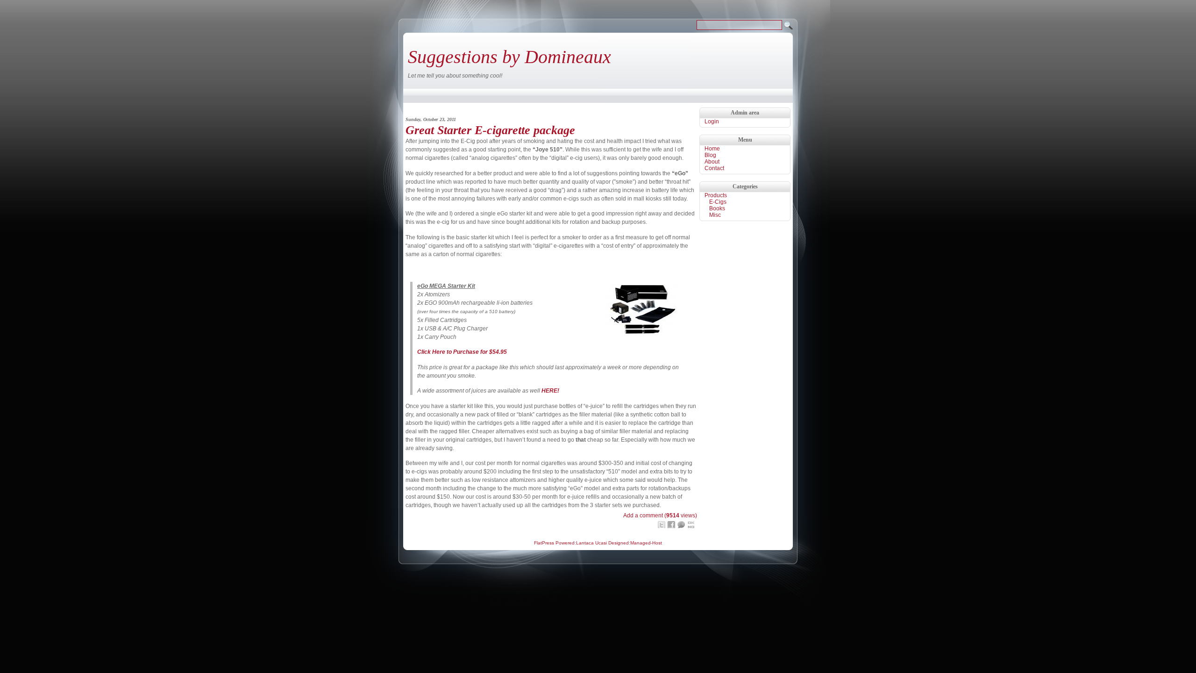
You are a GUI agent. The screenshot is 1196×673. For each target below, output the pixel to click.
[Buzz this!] (681, 524)
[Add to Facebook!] (671, 524)
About (712, 161)
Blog (710, 155)
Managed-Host (646, 542)
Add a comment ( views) (660, 515)
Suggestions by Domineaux (509, 56)
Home (712, 148)
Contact (714, 168)
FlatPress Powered (554, 542)
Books (717, 208)
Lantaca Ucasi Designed (602, 542)
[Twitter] (661, 524)
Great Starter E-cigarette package (490, 130)
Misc (715, 215)
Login (712, 121)
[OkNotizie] (691, 524)
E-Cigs (717, 202)
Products (716, 195)
